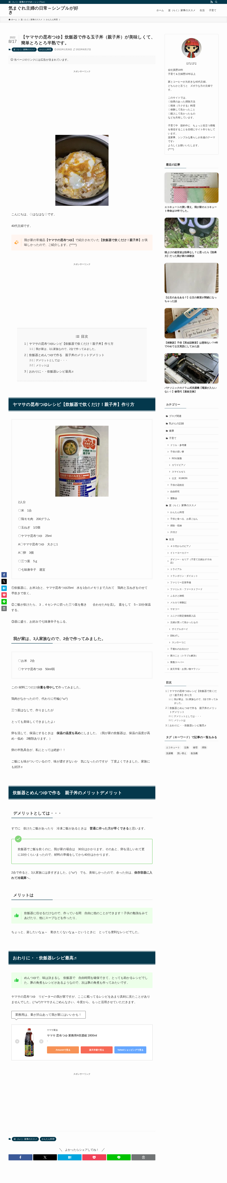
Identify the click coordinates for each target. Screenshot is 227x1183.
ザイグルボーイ (180, 629)
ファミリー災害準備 (180, 582)
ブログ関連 (175, 416)
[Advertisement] (82, 98)
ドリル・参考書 (178, 445)
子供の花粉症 (177, 485)
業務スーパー (177, 662)
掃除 (204, 747)
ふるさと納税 (177, 596)
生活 (171, 539)
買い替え (181, 753)
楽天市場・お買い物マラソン (185, 669)
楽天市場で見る (96, 1050)
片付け (173, 532)
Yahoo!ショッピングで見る (130, 1050)
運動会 (173, 498)
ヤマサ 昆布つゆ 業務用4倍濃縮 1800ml (72, 1035)
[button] (20, 1157)
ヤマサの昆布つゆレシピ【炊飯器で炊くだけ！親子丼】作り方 (71, 343)
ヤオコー (174, 609)
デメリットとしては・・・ (52, 360)
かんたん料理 (45, 49)
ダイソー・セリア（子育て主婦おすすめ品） (191, 561)
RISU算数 (177, 458)
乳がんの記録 (176, 423)
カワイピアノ (179, 465)
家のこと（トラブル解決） (184, 656)
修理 (195, 747)
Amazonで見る (63, 1050)
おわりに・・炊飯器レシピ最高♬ (51, 371)
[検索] (216, 2)
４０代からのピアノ (180, 546)
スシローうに (179, 642)
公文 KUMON (179, 478)
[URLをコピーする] (143, 1157)
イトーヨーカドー (179, 553)
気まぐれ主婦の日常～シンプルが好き (43, 10)
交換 (186, 747)
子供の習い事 (177, 452)
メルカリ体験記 (178, 602)
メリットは (42, 365)
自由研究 (174, 491)
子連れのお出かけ (179, 649)
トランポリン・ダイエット (184, 576)
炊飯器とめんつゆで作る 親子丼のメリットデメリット (66, 355)
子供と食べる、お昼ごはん (184, 519)
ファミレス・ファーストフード (186, 589)
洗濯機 (169, 753)
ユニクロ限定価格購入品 (183, 616)
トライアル (176, 569)
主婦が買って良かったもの (184, 622)
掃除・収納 (176, 525)
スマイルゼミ (179, 472)
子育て (172, 438)
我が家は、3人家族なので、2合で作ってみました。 (66, 348)
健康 (171, 430)
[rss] (211, 2)
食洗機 (194, 753)
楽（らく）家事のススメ (24, 49)
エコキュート (173, 747)
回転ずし (174, 635)
